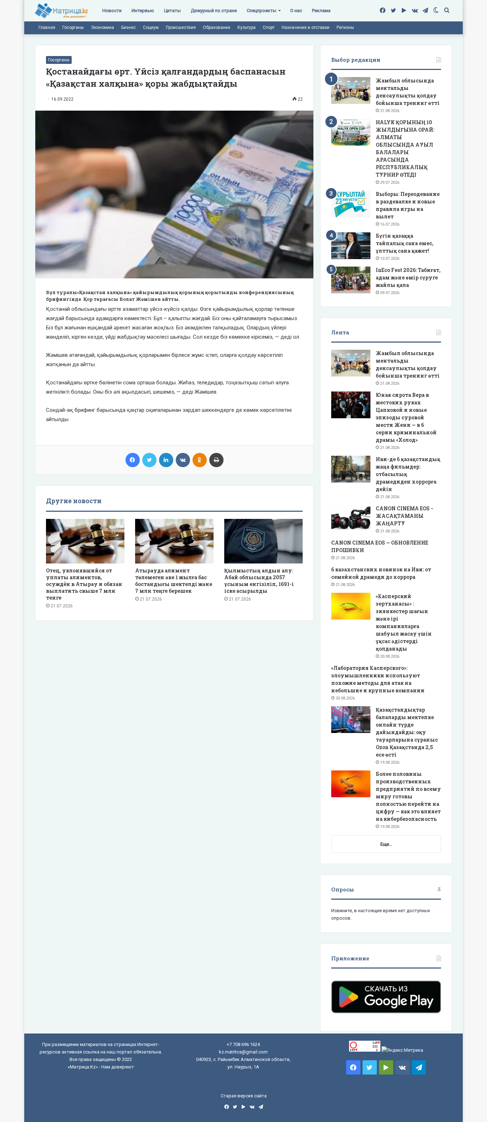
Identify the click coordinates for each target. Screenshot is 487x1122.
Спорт (269, 27)
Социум (151, 27)
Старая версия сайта (244, 1095)
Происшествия (181, 27)
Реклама (321, 10)
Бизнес (128, 27)
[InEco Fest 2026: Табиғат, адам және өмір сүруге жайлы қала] (350, 280)
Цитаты (172, 10)
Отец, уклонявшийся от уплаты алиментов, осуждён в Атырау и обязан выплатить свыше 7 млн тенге (84, 584)
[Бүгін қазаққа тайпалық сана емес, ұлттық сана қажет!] (350, 245)
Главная (47, 27)
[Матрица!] (61, 11)
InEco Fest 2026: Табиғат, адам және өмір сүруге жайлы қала (408, 277)
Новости (112, 10)
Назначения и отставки (305, 27)
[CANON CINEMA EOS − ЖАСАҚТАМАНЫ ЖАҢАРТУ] (350, 518)
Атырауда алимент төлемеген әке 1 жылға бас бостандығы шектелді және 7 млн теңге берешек (173, 580)
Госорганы (73, 27)
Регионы (345, 27)
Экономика (102, 27)
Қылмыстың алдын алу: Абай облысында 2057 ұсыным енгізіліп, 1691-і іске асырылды (259, 580)
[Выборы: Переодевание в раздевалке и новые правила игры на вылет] (350, 204)
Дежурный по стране (214, 10)
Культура (246, 27)
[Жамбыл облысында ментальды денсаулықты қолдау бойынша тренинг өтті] (350, 90)
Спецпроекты (261, 10)
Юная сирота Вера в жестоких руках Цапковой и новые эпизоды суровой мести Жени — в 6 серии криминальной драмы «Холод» (406, 417)
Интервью (143, 10)
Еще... (386, 844)
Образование (216, 27)
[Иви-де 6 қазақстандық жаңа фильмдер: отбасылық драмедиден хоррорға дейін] (350, 469)
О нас (296, 10)
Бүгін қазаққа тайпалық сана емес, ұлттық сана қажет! (405, 243)
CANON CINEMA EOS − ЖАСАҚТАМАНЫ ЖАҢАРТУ (405, 516)
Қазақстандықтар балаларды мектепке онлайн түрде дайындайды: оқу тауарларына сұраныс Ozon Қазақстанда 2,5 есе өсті (407, 732)
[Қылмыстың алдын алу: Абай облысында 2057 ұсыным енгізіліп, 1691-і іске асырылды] (263, 541)
